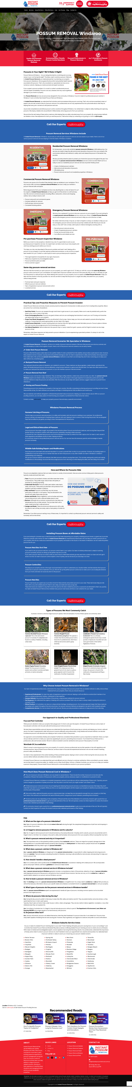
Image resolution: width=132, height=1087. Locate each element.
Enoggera (70, 966)
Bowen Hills (29, 940)
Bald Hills (91, 963)
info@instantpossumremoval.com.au (98, 1061)
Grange (27, 968)
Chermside (91, 958)
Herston (69, 940)
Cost (56, 10)
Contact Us (73, 10)
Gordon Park (29, 958)
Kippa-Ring (28, 956)
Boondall (49, 961)
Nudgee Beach (92, 947)
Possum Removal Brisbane (76, 1053)
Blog (67, 10)
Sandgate (28, 951)
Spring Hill (49, 937)
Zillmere (28, 963)
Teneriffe (91, 937)
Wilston (69, 968)
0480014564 (99, 4)
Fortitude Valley (51, 940)
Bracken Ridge (71, 949)
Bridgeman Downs (73, 963)
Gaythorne (91, 966)
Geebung (91, 961)
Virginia (48, 949)
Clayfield (28, 944)
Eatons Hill (28, 966)
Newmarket (50, 968)
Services (31, 10)
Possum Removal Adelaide (76, 1046)
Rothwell (49, 956)
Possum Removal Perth (75, 1055)
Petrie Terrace (29, 937)
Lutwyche (70, 956)
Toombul (90, 944)
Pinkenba (70, 942)
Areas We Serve (39, 10)
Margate (28, 954)
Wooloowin (91, 956)
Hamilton (28, 942)
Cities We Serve (49, 10)
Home (26, 10)
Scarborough (92, 954)
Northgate (49, 947)
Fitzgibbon (70, 951)
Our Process (62, 10)
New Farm (70, 937)
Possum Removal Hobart (75, 1050)
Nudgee (27, 949)
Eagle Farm (91, 942)
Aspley (27, 961)
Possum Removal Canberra (76, 1048)
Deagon (90, 949)
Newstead (91, 940)
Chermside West (72, 958)
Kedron (48, 958)
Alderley (49, 966)
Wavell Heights (30, 947)
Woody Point (50, 954)
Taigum (90, 951)
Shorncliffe (49, 951)
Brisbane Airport (51, 942)
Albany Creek (50, 963)
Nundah (69, 944)
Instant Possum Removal (65, 1084)
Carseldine (70, 961)
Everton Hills (92, 968)
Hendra (48, 944)
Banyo (69, 947)
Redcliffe (70, 954)
